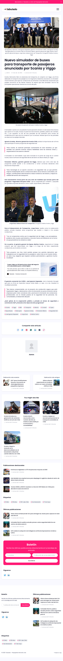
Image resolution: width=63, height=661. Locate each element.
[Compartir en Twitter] (22, 330)
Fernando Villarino (41, 311)
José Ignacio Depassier (12, 314)
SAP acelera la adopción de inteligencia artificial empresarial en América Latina (50, 623)
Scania (8, 307)
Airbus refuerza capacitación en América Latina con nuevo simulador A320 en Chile (43, 383)
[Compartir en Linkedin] (35, 330)
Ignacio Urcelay (29, 311)
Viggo (14, 307)
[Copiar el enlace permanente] (43, 330)
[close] (61, 2)
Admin (8, 73)
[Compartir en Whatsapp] (30, 330)
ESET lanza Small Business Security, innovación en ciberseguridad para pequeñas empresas (19, 383)
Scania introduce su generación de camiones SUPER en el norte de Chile (12, 418)
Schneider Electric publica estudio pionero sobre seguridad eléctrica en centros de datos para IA (50, 611)
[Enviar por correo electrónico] (39, 330)
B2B (21, 307)
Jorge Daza (25, 314)
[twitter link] (4, 575)
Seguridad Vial (53, 311)
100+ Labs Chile (25, 502)
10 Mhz (7, 502)
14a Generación (36, 502)
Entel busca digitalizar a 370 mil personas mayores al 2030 (29, 470)
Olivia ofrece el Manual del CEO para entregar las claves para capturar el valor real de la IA (50, 600)
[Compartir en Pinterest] (26, 330)
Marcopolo (19, 311)
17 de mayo (47, 502)
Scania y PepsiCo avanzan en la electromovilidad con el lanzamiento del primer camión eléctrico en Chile (12, 450)
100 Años (14, 502)
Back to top (58, 652)
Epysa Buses (9, 311)
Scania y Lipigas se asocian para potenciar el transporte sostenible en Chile (51, 419)
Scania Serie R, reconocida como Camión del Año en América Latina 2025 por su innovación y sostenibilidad (31, 420)
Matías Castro (35, 314)
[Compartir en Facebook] (18, 330)
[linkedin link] (8, 575)
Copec (52, 307)
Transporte (28, 307)
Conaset (44, 307)
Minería (36, 307)
